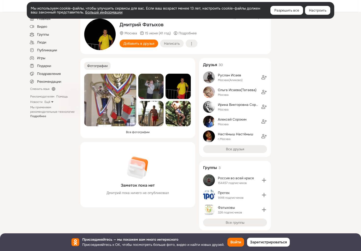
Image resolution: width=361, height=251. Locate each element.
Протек (224, 193)
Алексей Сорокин (232, 119)
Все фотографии (138, 132)
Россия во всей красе (236, 178)
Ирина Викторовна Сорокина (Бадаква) (250, 104)
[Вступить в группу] (264, 180)
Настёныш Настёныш (235, 134)
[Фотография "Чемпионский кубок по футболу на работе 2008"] (151, 86)
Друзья (210, 64)
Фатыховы (226, 207)
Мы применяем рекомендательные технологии (52, 111)
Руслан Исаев (229, 75)
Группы (210, 167)
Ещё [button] (47, 102)
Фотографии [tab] (97, 66)
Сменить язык (40, 89)
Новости (36, 102)
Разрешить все (286, 10)
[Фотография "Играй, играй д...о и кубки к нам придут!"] (110, 100)
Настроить (317, 10)
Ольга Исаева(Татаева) (237, 90)
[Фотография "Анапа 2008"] (100, 34)
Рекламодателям (42, 96)
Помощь (62, 96)
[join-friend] (264, 77)
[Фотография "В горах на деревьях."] (178, 113)
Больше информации (104, 12)
